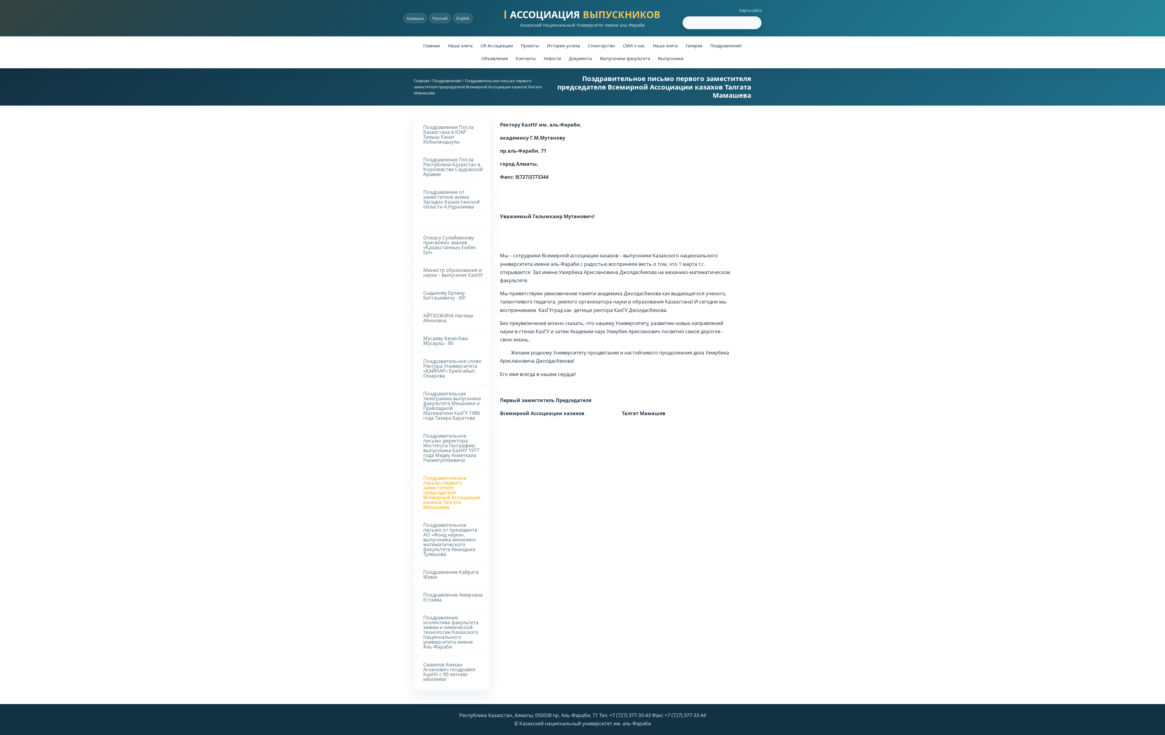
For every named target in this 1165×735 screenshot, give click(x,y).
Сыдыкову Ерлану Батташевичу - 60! (444, 295)
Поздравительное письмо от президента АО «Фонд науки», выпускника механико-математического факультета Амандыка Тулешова (450, 539)
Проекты (530, 46)
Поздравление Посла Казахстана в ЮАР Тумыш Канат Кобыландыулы (448, 134)
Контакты (526, 58)
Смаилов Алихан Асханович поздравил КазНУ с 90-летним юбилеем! (449, 671)
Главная (431, 46)
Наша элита (460, 46)
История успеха (563, 46)
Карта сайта (750, 10)
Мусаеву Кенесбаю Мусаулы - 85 (445, 341)
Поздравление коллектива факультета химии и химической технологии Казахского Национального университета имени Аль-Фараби (450, 632)
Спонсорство (601, 46)
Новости (552, 58)
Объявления (494, 58)
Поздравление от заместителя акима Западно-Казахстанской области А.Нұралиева (451, 199)
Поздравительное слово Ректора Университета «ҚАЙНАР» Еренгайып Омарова (452, 368)
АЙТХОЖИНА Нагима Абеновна (448, 318)
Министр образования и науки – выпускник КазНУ (453, 272)
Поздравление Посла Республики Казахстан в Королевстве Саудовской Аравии (453, 167)
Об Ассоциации (497, 46)
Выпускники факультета (625, 58)
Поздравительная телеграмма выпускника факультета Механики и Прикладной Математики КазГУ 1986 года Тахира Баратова (452, 405)
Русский (439, 18)
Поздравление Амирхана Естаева (453, 597)
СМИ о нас (634, 46)
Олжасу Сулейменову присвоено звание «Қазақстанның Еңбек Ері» (449, 245)
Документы (580, 58)
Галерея (694, 46)
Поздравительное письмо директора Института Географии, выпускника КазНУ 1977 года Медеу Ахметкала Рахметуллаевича (451, 447)
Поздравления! (726, 46)
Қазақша (415, 18)
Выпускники (671, 58)
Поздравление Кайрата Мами (451, 574)
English (462, 18)
